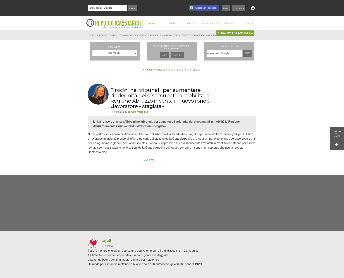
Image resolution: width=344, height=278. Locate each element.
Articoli (152, 23)
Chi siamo (248, 23)
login (150, 69)
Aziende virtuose (210, 23)
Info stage (229, 23)
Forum (171, 23)
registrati (160, 69)
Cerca (247, 53)
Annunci (191, 23)
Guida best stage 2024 (234, 33)
